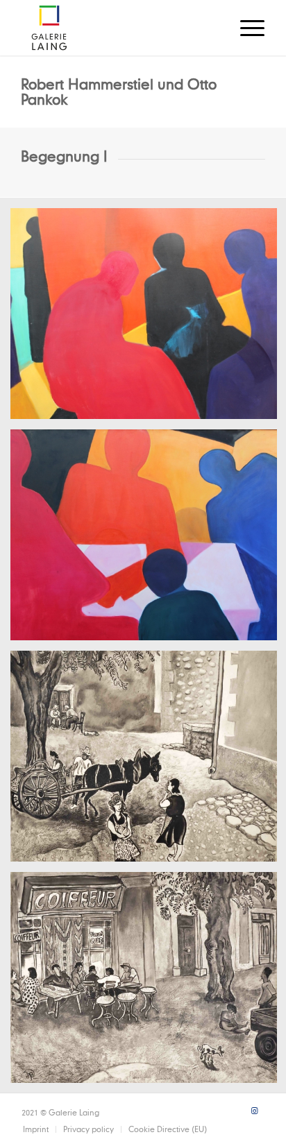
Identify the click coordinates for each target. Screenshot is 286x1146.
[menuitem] (245, 27)
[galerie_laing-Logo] (119, 27)
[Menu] (245, 27)
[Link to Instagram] (254, 1110)
